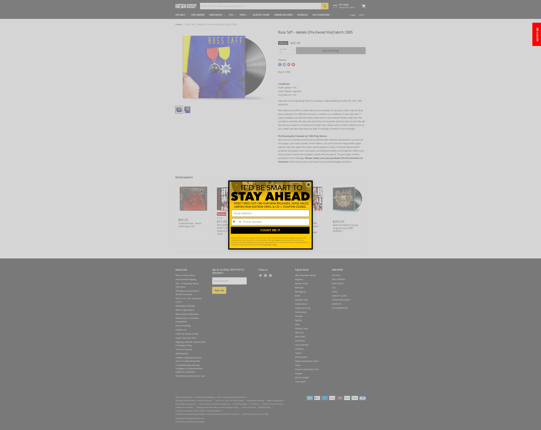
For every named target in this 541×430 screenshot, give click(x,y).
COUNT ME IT (270, 230)
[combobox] (236, 221)
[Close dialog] (308, 185)
